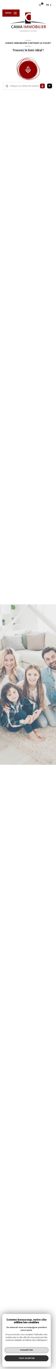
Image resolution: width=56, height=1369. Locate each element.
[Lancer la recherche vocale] (28, 69)
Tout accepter (26, 1358)
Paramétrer (26, 1350)
